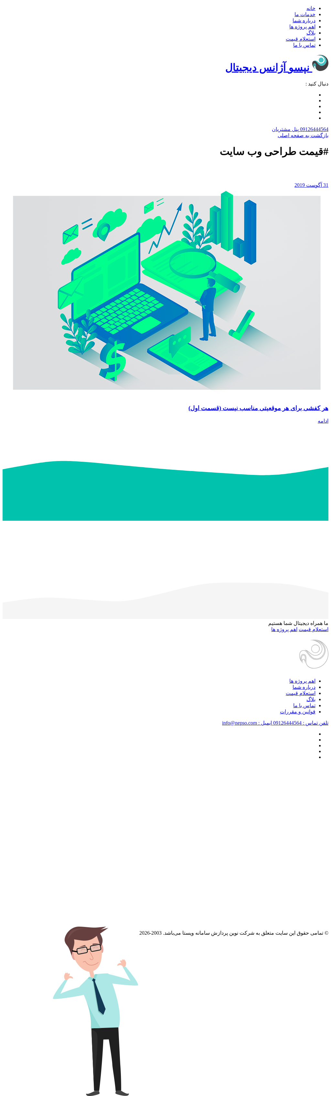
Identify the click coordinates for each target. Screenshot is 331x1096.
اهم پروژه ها (302, 26)
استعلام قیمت (300, 39)
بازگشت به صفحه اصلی (303, 135)
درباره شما (304, 20)
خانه (310, 8)
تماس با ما (304, 45)
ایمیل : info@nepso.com (247, 723)
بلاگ (310, 32)
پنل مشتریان (285, 129)
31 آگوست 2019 (311, 185)
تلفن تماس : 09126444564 (300, 723)
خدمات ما (304, 14)
